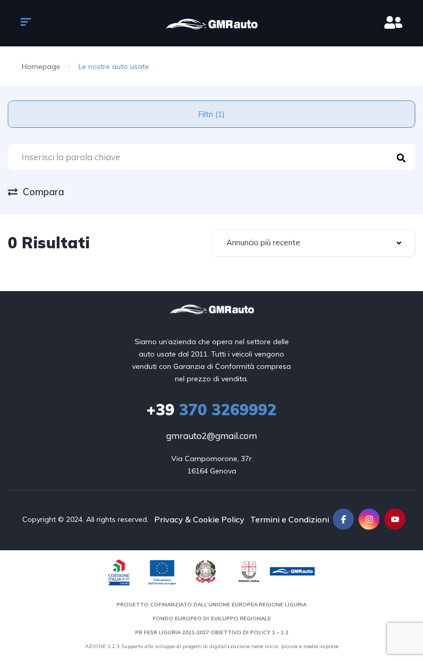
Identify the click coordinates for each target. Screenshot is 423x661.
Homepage (41, 66)
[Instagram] (369, 519)
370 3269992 (211, 409)
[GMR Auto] (211, 23)
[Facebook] (343, 519)
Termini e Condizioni (289, 519)
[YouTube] (394, 519)
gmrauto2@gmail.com (211, 435)
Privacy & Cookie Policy (199, 519)
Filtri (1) (211, 114)
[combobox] (313, 243)
